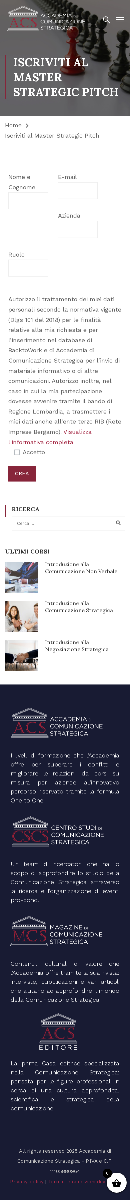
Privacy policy (27, 1182)
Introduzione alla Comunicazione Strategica (79, 606)
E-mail (67, 176)
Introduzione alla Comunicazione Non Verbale (81, 568)
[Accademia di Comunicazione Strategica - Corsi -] (47, 19)
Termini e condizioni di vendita (84, 1182)
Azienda (69, 215)
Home (13, 125)
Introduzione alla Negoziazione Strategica (77, 645)
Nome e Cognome (21, 182)
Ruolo (16, 254)
